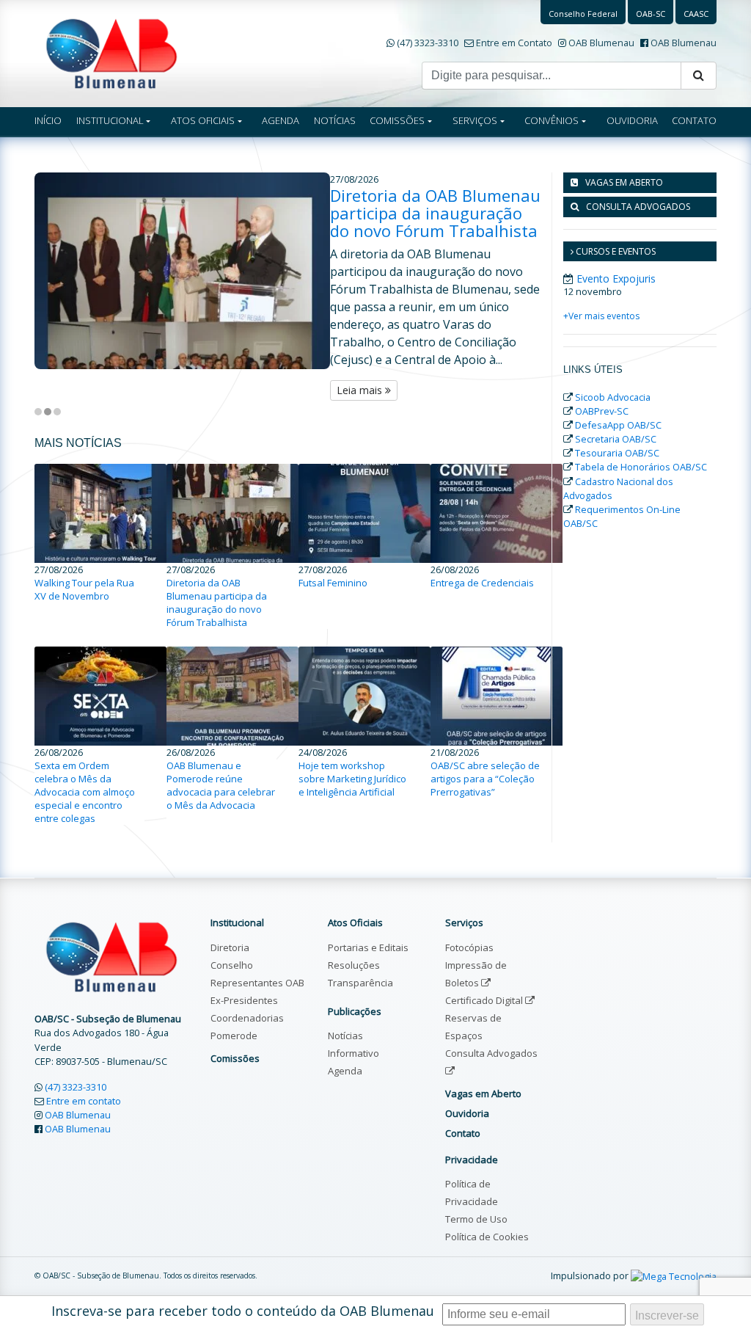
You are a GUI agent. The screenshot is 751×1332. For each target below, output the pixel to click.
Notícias (345, 1035)
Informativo (353, 1053)
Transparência (360, 982)
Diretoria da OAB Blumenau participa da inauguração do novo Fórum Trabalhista (435, 212)
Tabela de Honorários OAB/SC (641, 466)
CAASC (696, 13)
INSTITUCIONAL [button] (110, 120)
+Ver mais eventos (601, 316)
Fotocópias (469, 947)
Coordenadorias (247, 1018)
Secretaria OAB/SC (615, 438)
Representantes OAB (257, 982)
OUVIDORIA (632, 120)
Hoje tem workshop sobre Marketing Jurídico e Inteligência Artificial (352, 778)
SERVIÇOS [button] (475, 120)
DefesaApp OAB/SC (618, 425)
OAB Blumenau (601, 42)
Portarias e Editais (368, 947)
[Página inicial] (111, 52)
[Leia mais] (182, 270)
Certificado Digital (485, 1000)
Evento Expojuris (616, 278)
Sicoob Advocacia (613, 397)
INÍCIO (48, 120)
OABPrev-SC (602, 411)
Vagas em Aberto (624, 182)
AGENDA (280, 120)
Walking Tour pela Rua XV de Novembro (84, 589)
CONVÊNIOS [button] (551, 120)
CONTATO (694, 120)
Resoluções (354, 965)
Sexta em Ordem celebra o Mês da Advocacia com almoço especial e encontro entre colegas (84, 792)
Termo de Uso (476, 1219)
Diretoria (229, 947)
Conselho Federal (583, 13)
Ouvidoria (467, 1113)
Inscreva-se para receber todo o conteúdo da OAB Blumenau (242, 1311)
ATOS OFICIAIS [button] (203, 120)
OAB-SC (650, 13)
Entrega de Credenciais (482, 582)
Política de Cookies (487, 1236)
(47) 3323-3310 (427, 42)
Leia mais (361, 390)
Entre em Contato (514, 42)
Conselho (231, 965)
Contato (462, 1133)
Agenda (345, 1070)
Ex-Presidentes (244, 1000)
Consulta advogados (638, 206)
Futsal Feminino (332, 582)
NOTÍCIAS (335, 120)
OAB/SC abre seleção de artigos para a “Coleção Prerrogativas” (485, 778)
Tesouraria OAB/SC (617, 452)
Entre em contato (83, 1100)
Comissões (235, 1058)
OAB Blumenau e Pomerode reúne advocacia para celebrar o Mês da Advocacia (220, 785)
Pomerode (233, 1035)
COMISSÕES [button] (397, 120)
